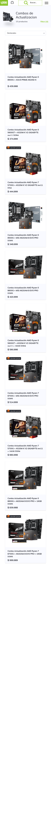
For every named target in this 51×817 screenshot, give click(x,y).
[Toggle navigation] (46, 3)
